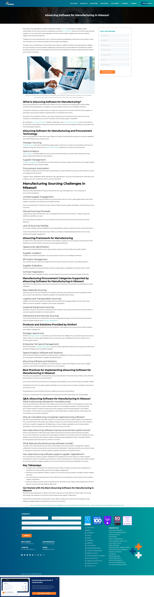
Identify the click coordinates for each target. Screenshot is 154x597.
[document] (77, 298)
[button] (57, 579)
